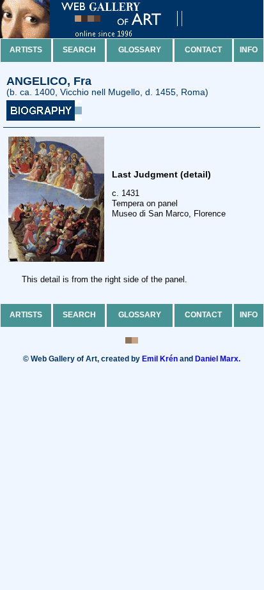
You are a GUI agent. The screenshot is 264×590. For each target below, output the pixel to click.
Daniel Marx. (217, 358)
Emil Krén (160, 358)
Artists (26, 49)
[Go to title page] (102, 35)
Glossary (139, 49)
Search (79, 49)
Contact (203, 49)
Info (249, 49)
